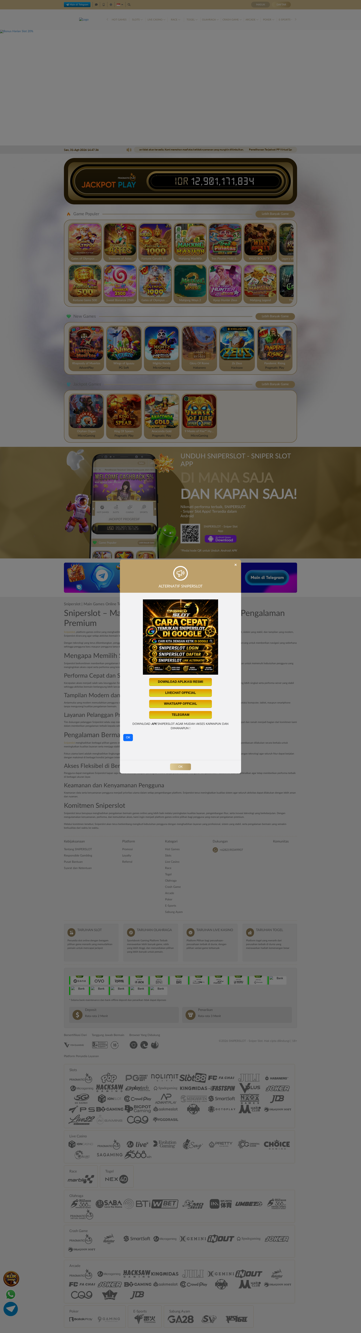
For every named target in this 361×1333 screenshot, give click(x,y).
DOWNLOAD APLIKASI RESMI (180, 681)
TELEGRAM (180, 714)
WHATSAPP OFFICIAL (180, 703)
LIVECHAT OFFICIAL (180, 693)
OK (128, 737)
